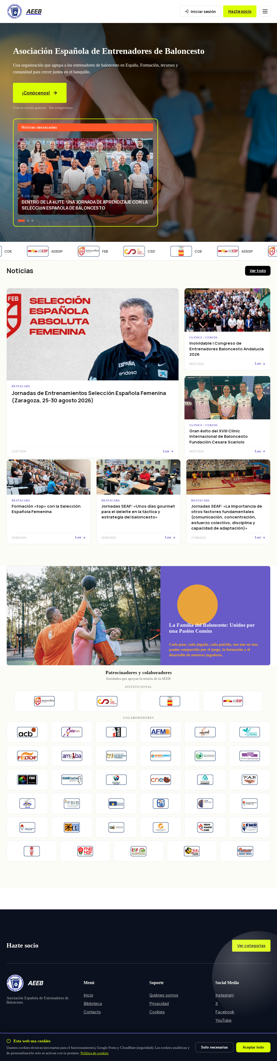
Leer (166, 451)
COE (188, 251)
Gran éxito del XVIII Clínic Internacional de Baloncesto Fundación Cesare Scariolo (218, 436)
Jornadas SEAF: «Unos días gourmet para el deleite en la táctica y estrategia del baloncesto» (138, 511)
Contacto (92, 1011)
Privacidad (159, 1003)
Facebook (224, 1011)
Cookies (157, 1011)
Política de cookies (94, 1053)
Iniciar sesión (203, 11)
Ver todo (258, 270)
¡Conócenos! (36, 93)
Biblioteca (93, 1003)
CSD (141, 251)
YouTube (223, 1020)
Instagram (224, 995)
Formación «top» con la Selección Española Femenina (46, 508)
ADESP (46, 251)
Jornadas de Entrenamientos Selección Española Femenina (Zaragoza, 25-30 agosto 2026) (89, 396)
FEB (95, 251)
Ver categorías (251, 945)
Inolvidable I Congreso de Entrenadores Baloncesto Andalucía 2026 (226, 348)
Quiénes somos (163, 995)
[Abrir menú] (265, 11)
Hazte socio (239, 11)
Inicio (88, 995)
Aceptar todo (253, 1047)
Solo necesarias (214, 1047)
